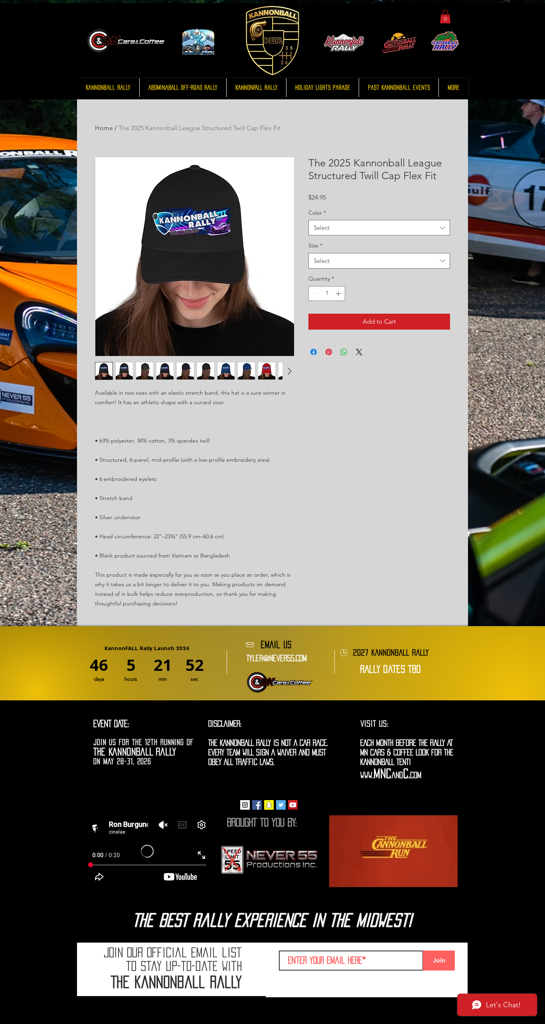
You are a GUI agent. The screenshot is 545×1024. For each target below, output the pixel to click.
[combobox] (379, 227)
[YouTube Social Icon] (293, 805)
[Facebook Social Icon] (257, 805)
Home (104, 128)
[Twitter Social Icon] (281, 805)
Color (317, 212)
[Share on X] (359, 352)
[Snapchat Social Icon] (269, 805)
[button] (445, 16)
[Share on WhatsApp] (344, 352)
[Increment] (339, 293)
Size (315, 245)
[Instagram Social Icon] (245, 805)
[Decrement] (315, 293)
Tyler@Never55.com (277, 658)
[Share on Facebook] (313, 352)
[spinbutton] (327, 293)
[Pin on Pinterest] (329, 352)
